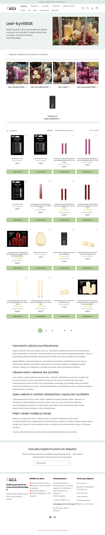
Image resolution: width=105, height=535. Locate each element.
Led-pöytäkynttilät (40, 87)
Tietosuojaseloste (83, 500)
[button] (24, 6)
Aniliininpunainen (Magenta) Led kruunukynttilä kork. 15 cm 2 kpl (64, 160)
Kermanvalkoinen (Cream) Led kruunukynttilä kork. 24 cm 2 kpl (41, 302)
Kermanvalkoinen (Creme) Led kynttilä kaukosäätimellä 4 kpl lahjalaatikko (88, 302)
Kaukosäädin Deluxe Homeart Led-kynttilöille (64, 253)
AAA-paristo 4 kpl (40, 159)
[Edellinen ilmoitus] (7, 2)
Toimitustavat (81, 493)
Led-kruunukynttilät (86, 87)
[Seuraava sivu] (70, 330)
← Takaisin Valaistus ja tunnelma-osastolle (26, 54)
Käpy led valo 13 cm (41, 252)
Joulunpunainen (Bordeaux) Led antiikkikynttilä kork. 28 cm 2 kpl (41, 206)
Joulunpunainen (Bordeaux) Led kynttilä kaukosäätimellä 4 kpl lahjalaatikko (17, 254)
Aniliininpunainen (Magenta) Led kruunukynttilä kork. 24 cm (87, 159)
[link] (34, 330)
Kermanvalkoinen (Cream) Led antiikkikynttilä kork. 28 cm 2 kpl (17, 302)
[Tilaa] (68, 463)
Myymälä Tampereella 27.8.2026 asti (85, 488)
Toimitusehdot (82, 497)
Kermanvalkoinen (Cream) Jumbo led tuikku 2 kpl (87, 253)
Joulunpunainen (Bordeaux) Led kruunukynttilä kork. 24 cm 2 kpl (87, 206)
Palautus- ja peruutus (84, 504)
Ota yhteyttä (81, 483)
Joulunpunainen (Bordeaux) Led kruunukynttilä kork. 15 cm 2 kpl (64, 206)
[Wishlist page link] (83, 8)
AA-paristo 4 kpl (17, 159)
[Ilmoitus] (98, 2)
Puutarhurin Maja (47, 530)
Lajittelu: (50, 130)
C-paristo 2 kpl (17, 204)
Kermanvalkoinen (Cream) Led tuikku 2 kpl (64, 301)
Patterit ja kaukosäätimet (51, 117)
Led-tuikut (63, 87)
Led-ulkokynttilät (16, 87)
